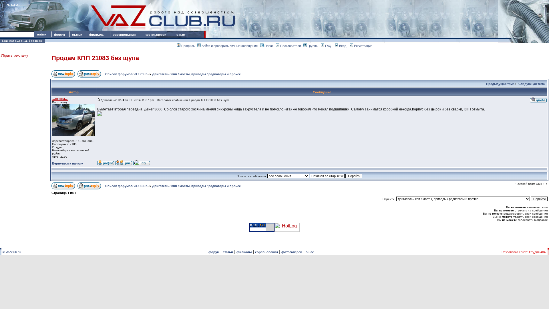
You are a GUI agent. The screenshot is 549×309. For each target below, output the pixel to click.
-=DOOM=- (60, 99)
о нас (180, 34)
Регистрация (363, 45)
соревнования (124, 34)
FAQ (328, 45)
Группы (313, 45)
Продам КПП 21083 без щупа (95, 58)
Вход (342, 45)
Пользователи (290, 45)
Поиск (268, 45)
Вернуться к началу (67, 163)
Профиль (188, 45)
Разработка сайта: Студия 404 (524, 252)
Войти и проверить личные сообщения (230, 45)
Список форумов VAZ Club (126, 74)
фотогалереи (157, 34)
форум (59, 34)
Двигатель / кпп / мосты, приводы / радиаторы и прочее (196, 74)
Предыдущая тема (500, 84)
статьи (77, 34)
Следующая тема (531, 84)
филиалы (96, 34)
